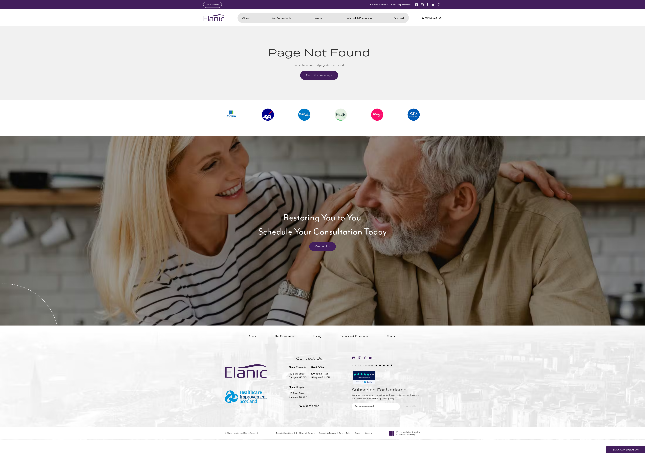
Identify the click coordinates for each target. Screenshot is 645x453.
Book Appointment (401, 4)
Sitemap (368, 433)
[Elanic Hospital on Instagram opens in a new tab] (422, 4)
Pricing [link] (318, 17)
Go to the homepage (319, 75)
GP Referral (212, 4)
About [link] (246, 17)
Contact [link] (399, 17)
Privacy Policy (345, 433)
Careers (358, 433)
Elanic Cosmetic (379, 4)
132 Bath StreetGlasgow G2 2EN (298, 375)
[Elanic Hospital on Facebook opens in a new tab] (427, 4)
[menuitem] (416, 4)
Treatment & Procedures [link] (358, 17)
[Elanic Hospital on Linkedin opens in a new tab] (416, 4)
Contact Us (322, 246)
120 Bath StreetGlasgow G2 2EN (320, 375)
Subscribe (411, 406)
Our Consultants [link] (281, 17)
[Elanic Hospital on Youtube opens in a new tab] (433, 4)
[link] (432, 17)
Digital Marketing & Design (408, 433)
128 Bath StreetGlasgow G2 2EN (298, 395)
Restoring (322, 224)
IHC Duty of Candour (305, 433)
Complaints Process (327, 433)
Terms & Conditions (284, 433)
